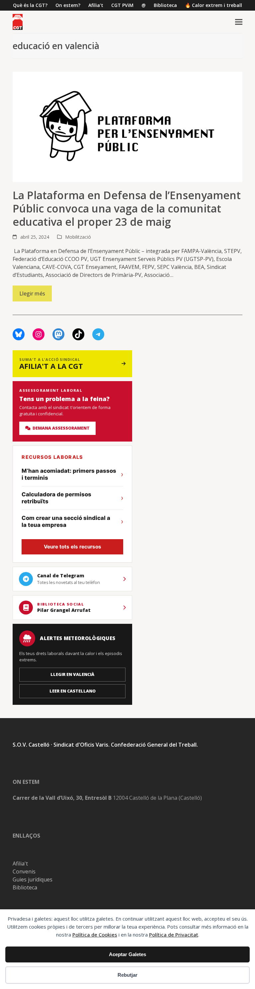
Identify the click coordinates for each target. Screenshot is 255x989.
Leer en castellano (72, 691)
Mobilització (78, 237)
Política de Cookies (94, 934)
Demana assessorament (60, 428)
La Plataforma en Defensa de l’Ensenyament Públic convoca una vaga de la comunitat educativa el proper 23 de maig (127, 208)
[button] (238, 22)
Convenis (24, 871)
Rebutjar (127, 975)
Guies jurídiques (32, 879)
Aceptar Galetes (127, 954)
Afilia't (20, 863)
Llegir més (32, 293)
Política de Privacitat (173, 934)
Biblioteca (25, 887)
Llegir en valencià (72, 674)
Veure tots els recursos (72, 546)
